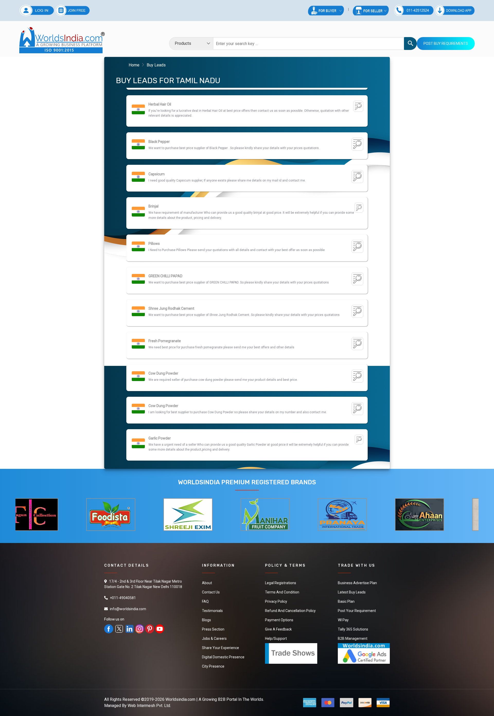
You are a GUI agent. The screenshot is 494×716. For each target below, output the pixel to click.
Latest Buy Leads (352, 592)
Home (134, 65)
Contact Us (211, 592)
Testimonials (212, 611)
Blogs (206, 620)
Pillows (154, 206)
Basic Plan (346, 601)
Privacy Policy (276, 601)
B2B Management (352, 638)
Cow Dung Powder (163, 336)
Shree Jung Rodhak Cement (171, 271)
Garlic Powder (159, 401)
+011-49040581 (123, 598)
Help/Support (276, 638)
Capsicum (156, 137)
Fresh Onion (158, 438)
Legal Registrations (280, 583)
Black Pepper (159, 104)
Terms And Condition (282, 592)
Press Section (213, 629)
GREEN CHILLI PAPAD (165, 239)
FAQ (205, 601)
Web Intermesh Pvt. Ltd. (149, 705)
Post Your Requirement (357, 611)
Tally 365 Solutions (353, 629)
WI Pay (343, 620)
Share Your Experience (220, 648)
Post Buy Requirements (446, 43)
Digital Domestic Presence (223, 657)
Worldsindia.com (180, 699)
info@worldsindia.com (128, 609)
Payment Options (279, 620)
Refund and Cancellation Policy (290, 611)
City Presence (213, 666)
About (207, 583)
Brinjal (153, 169)
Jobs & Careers (214, 638)
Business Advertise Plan (357, 583)
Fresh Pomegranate (164, 304)
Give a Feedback (278, 629)
